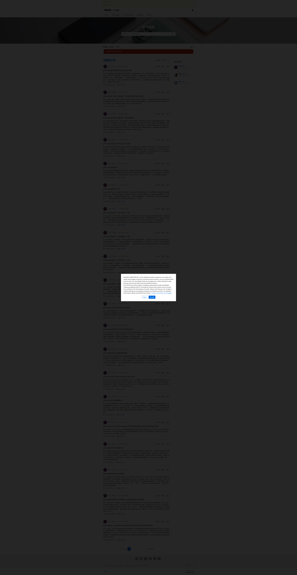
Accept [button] (152, 297)
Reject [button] (145, 297)
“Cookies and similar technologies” (161, 293)
